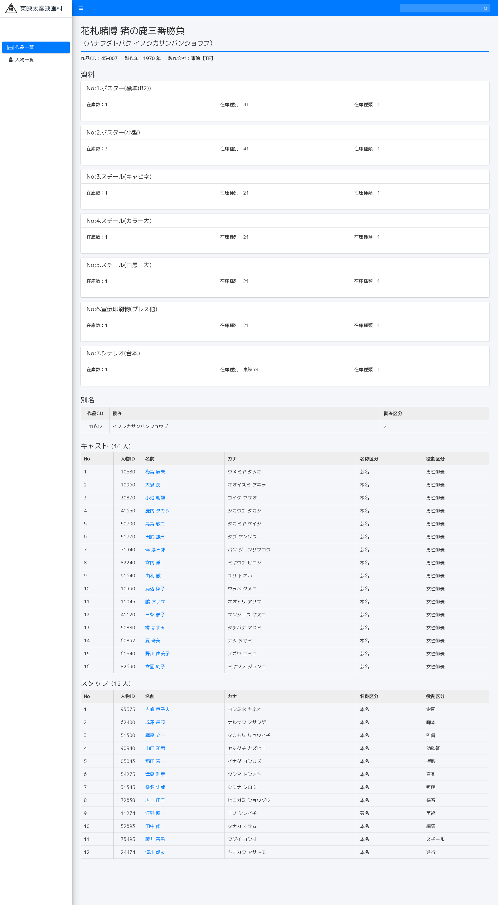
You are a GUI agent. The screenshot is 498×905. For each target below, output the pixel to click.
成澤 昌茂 (155, 722)
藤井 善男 (155, 839)
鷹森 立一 (155, 735)
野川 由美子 (157, 653)
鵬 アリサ (155, 601)
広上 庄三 (155, 800)
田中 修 (153, 826)
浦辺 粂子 (155, 588)
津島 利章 (155, 774)
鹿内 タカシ (157, 510)
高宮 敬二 (155, 523)
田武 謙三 (155, 536)
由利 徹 (153, 575)
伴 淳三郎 (155, 549)
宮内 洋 (153, 562)
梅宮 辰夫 (155, 472)
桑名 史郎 (155, 787)
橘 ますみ (155, 627)
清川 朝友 (155, 852)
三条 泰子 (155, 614)
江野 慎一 (155, 813)
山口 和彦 (155, 748)
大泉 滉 (153, 485)
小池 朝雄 (155, 498)
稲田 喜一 (155, 761)
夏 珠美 (153, 640)
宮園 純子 (155, 666)
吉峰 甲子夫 (157, 709)
